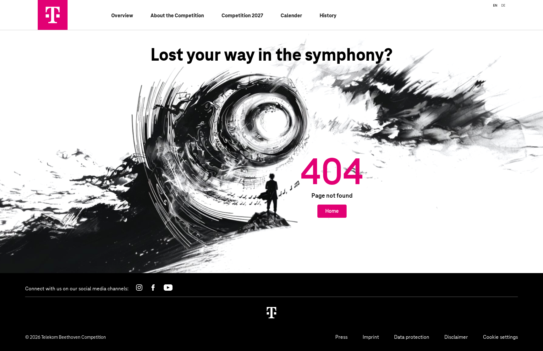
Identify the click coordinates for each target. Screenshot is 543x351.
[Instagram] (139, 287)
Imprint (371, 337)
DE (503, 5)
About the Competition (177, 15)
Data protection (411, 337)
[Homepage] (271, 312)
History (328, 15)
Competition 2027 (242, 15)
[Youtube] (168, 287)
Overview (122, 15)
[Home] (53, 15)
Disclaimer (456, 337)
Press (341, 337)
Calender (291, 15)
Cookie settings (500, 337)
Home (332, 211)
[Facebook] (153, 287)
